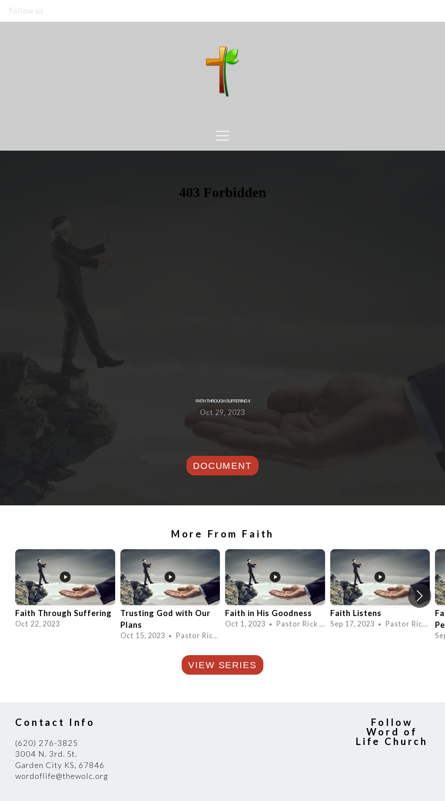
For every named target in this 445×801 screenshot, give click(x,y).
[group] (65, 589)
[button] (419, 595)
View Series (222, 665)
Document (222, 466)
